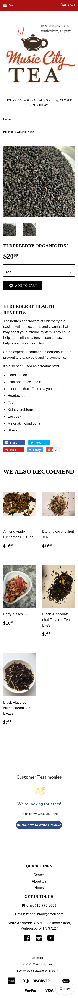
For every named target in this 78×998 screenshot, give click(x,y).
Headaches (16, 396)
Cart (71, 5)
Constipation (17, 375)
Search (39, 875)
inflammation (29, 338)
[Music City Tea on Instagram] (39, 939)
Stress (12, 430)
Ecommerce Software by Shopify (37, 970)
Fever (12, 402)
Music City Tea (42, 964)
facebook (37, 957)
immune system (40, 332)
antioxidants (32, 326)
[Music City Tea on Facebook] (27, 939)
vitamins (55, 326)
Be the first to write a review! (39, 825)
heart (33, 343)
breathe (58, 389)
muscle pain (32, 382)
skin (20, 423)
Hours (39, 888)
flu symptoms (55, 357)
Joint (11, 382)
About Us (39, 881)
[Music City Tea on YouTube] (50, 939)
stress (56, 338)
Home (7, 119)
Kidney (13, 409)
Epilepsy (14, 416)
